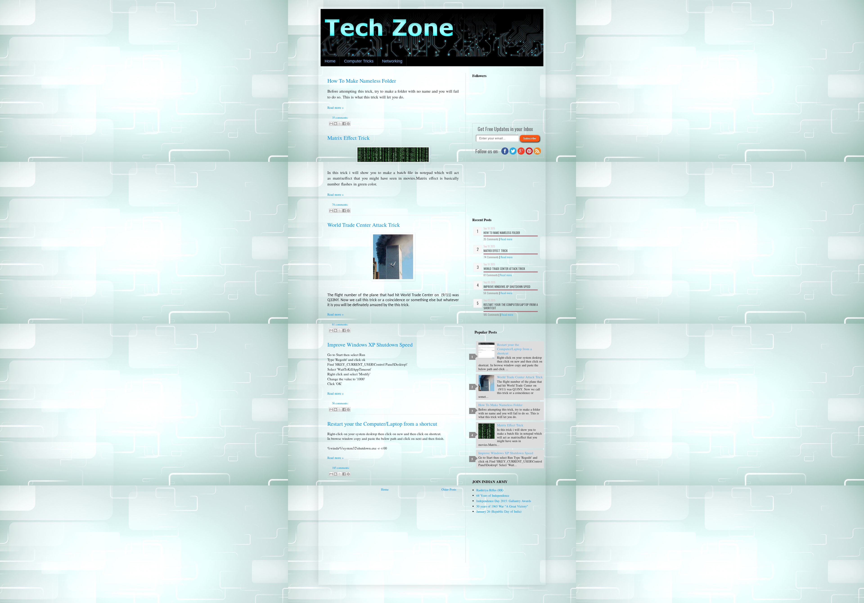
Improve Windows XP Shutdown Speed (370, 344)
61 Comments (491, 275)
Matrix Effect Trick (348, 137)
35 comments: (340, 118)
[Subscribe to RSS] (537, 153)
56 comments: (340, 403)
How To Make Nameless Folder (361, 80)
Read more (506, 239)
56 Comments (491, 293)
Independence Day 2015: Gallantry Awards (503, 501)
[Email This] (331, 123)
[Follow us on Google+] (521, 153)
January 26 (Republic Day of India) (499, 511)
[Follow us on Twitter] (513, 153)
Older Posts (448, 489)
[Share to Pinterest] (348, 123)
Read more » (335, 107)
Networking (392, 61)
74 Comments (491, 257)
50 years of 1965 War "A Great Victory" (502, 506)
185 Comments (491, 314)
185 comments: (341, 468)
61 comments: (340, 324)
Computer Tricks (359, 61)
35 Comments (491, 239)
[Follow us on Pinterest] (529, 153)
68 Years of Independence (492, 495)
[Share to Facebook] (344, 123)
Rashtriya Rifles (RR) (490, 490)
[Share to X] (340, 123)
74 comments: (340, 205)
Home (330, 61)
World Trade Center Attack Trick (363, 224)
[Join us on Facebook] (504, 153)
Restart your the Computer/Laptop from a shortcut (382, 423)
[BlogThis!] (335, 123)
